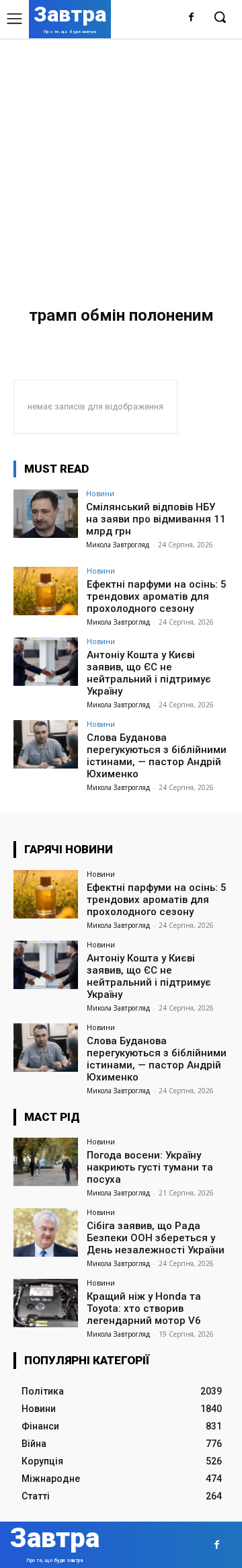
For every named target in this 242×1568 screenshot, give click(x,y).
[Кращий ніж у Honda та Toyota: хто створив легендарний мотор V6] (45, 1303)
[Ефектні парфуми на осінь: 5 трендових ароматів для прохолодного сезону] (45, 591)
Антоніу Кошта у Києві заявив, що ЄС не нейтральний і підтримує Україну (149, 673)
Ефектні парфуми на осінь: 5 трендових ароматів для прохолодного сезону (157, 596)
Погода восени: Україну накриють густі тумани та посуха (150, 1167)
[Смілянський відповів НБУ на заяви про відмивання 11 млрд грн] (45, 513)
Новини (100, 493)
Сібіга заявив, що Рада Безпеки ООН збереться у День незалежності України (156, 1238)
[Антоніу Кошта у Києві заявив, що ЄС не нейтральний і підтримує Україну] (45, 661)
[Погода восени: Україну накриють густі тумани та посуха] (45, 1162)
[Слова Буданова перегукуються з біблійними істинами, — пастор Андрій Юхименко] (45, 744)
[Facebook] (191, 17)
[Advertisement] (121, 166)
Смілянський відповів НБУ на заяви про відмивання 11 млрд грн (156, 519)
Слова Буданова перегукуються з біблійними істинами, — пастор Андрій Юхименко (157, 756)
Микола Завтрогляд (117, 544)
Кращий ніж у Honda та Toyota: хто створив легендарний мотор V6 (144, 1308)
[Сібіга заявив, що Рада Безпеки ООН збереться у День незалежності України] (45, 1232)
